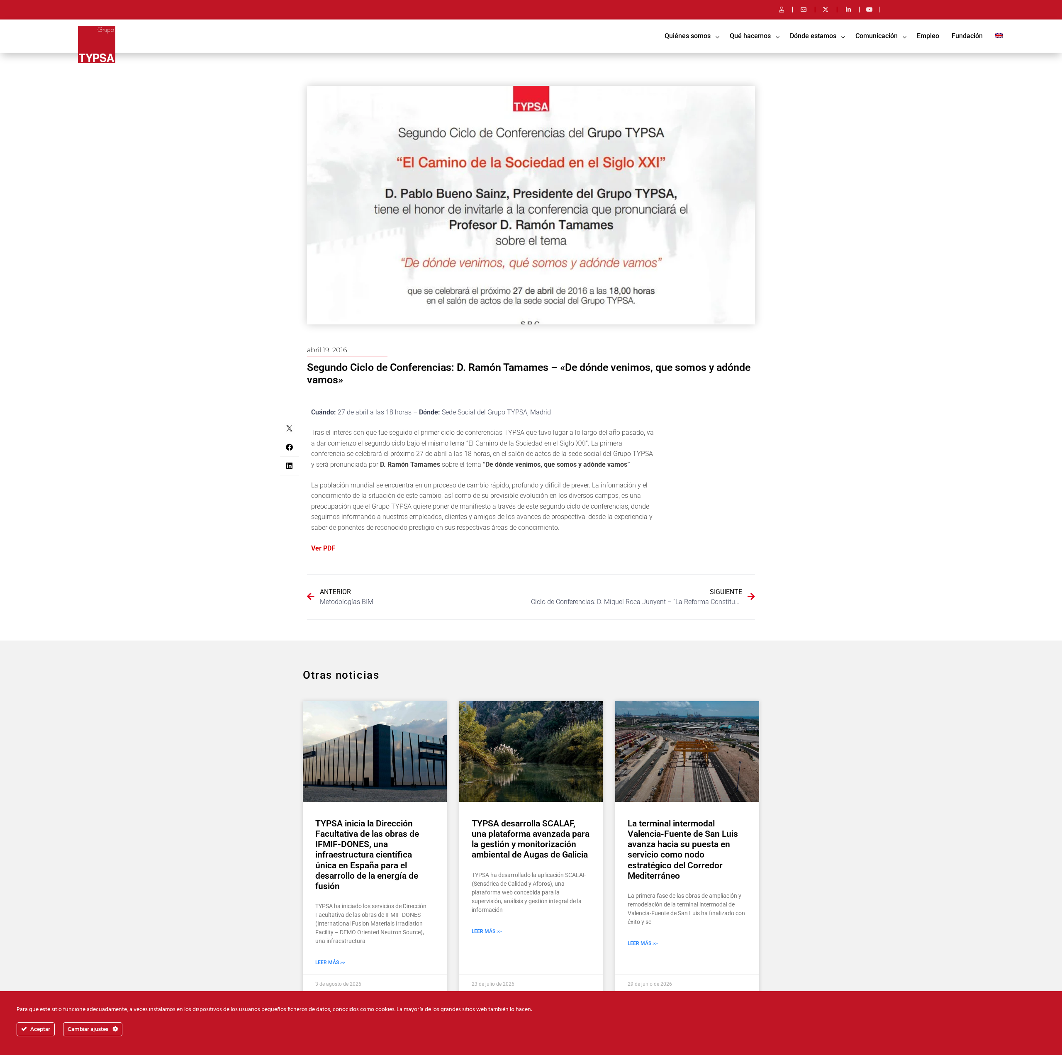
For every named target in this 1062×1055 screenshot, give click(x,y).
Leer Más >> (330, 962)
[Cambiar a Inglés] (999, 36)
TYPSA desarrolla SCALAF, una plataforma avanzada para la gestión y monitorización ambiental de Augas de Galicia (530, 839)
